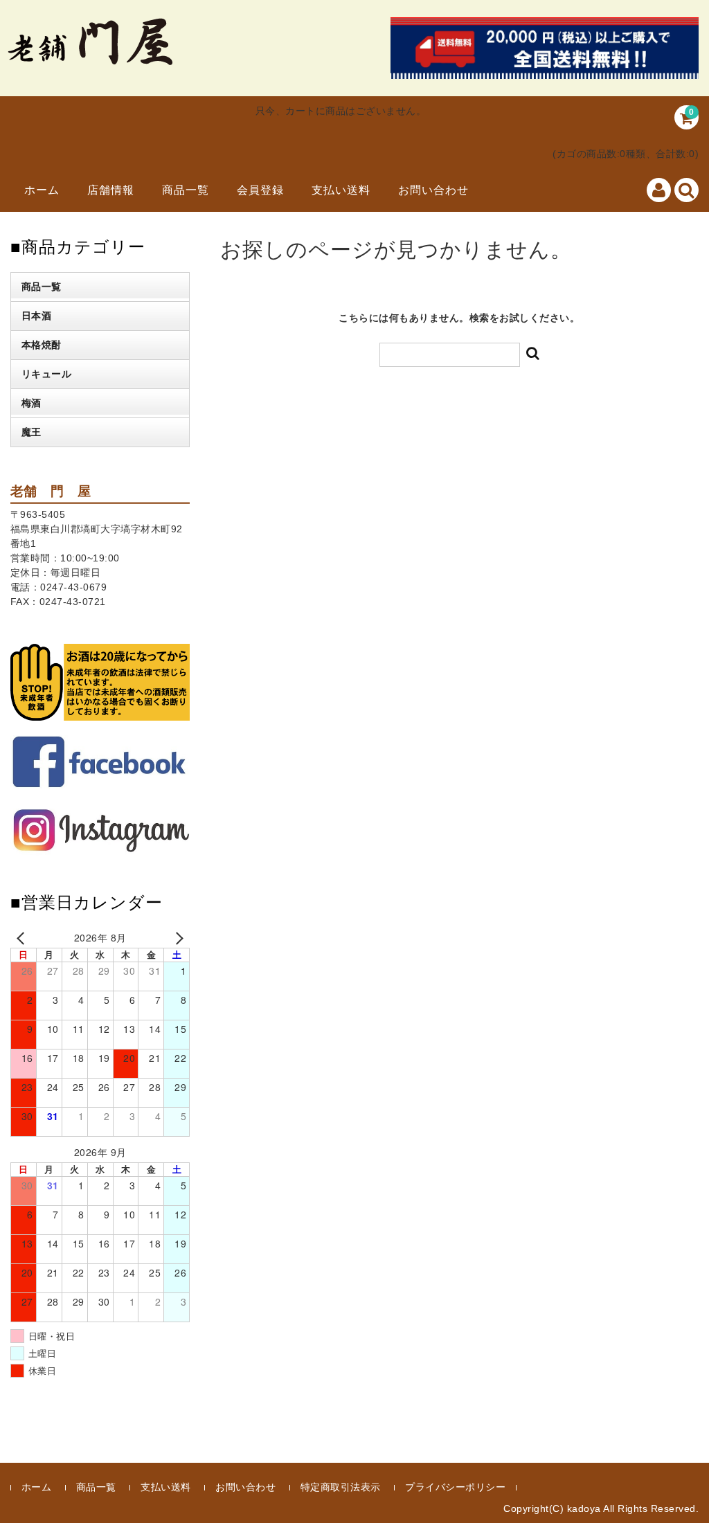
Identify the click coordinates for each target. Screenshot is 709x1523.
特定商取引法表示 (340, 1487)
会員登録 (260, 190)
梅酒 (31, 402)
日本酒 (36, 315)
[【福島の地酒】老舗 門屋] (89, 56)
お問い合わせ (433, 190)
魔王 (31, 432)
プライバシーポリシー (455, 1487)
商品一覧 (185, 190)
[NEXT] (176, 937)
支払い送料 (341, 190)
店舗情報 (110, 190)
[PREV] (23, 937)
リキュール (46, 373)
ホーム (42, 190)
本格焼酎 (41, 344)
